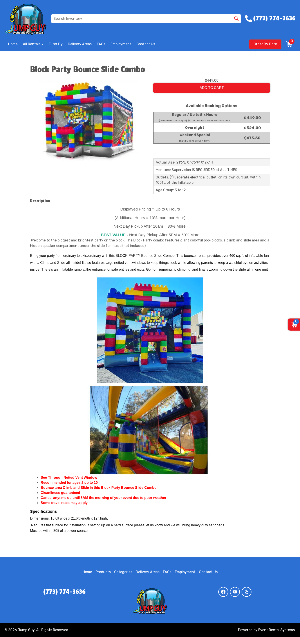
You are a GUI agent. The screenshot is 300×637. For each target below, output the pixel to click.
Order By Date (265, 44)
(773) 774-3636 (64, 592)
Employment (120, 44)
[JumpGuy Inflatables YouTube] (235, 592)
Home (13, 44)
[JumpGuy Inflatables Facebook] (223, 592)
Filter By (56, 44)
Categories (123, 572)
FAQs (101, 44)
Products (103, 572)
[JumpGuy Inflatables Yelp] (246, 592)
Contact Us (145, 44)
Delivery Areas (80, 44)
